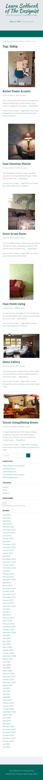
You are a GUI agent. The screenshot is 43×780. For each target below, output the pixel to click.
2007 (28, 381)
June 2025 (7, 535)
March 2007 (7, 700)
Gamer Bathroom (9, 471)
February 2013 (8, 603)
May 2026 (7, 518)
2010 (28, 183)
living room (14, 326)
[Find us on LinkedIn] (23, 26)
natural (29, 113)
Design (5, 487)
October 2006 (8, 709)
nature (34, 113)
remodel (23, 447)
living (24, 113)
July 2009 (6, 635)
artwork (33, 381)
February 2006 (8, 726)
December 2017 (9, 594)
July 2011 (6, 609)
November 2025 (9, 532)
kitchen (8, 186)
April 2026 (7, 521)
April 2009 (7, 644)
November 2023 (9, 547)
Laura (24, 95)
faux (4, 186)
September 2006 (9, 712)
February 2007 (8, 703)
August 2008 (8, 659)
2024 (28, 111)
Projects (16, 111)
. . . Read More (32, 106)
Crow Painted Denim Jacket (13, 474)
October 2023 (8, 550)
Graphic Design (27, 774)
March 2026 (7, 524)
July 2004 (6, 744)
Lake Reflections (9, 469)
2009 (28, 253)
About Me (9, 774)
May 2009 (7, 641)
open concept (35, 384)
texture (18, 186)
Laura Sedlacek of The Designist (21, 8)
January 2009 (8, 650)
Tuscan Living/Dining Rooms (20, 422)
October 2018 (8, 591)
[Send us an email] (13, 26)
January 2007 (8, 706)
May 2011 (7, 612)
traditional (24, 186)
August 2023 (8, 553)
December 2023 (9, 544)
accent (32, 111)
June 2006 (7, 718)
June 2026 (7, 515)
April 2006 (7, 723)
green (4, 256)
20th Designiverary (10, 477)
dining (5, 113)
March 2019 (7, 585)
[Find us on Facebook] (16, 26)
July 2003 (6, 747)
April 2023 (7, 556)
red (19, 447)
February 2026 (8, 527)
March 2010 (7, 621)
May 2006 (7, 720)
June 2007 (7, 691)
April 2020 (7, 582)
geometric (10, 113)
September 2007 (9, 682)
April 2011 (7, 615)
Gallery (35, 774)
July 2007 (6, 688)
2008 (28, 323)
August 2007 (8, 685)
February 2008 (8, 673)
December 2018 (9, 588)
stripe (4, 386)
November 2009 (9, 626)
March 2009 (7, 647)
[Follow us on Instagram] (20, 26)
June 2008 (7, 665)
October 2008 (8, 653)
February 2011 (8, 618)
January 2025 (8, 538)
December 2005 (9, 729)
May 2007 (7, 694)
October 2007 (8, 679)
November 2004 (9, 738)
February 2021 (8, 577)
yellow (5, 450)
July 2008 (6, 662)
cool (36, 111)
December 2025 (9, 530)
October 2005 (8, 735)
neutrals (27, 384)
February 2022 (8, 574)
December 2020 (9, 579)
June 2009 (7, 638)
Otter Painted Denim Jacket (14, 466)
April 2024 (7, 541)
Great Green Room (14, 234)
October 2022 (8, 565)
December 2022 (9, 559)
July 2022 (6, 571)
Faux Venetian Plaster (17, 164)
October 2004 (8, 741)
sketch (5, 116)
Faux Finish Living (14, 304)
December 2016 (9, 597)
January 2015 (8, 600)
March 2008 (7, 671)
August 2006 (8, 715)
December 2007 (9, 676)
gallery (9, 384)
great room (18, 113)
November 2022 (9, 562)
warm (37, 447)
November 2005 (9, 732)
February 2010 (8, 624)
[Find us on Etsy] (26, 26)
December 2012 (9, 606)
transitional (11, 116)
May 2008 (7, 668)
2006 (28, 445)
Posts (11, 111)
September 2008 (9, 656)
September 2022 (9, 568)
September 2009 (9, 632)
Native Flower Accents (17, 91)
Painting (19, 774)
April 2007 (7, 697)
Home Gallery (11, 362)
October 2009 (8, 629)
